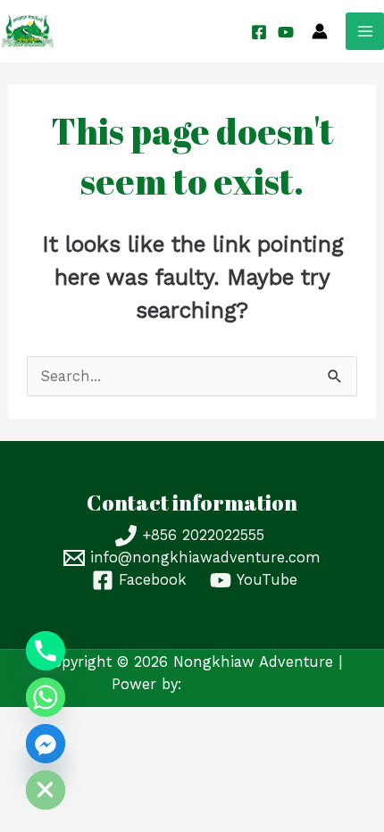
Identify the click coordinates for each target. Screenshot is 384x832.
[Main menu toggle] (365, 31)
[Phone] (45, 650)
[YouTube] (286, 32)
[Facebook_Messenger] (45, 743)
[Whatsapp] (45, 697)
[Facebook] (259, 32)
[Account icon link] (320, 31)
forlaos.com (230, 684)
